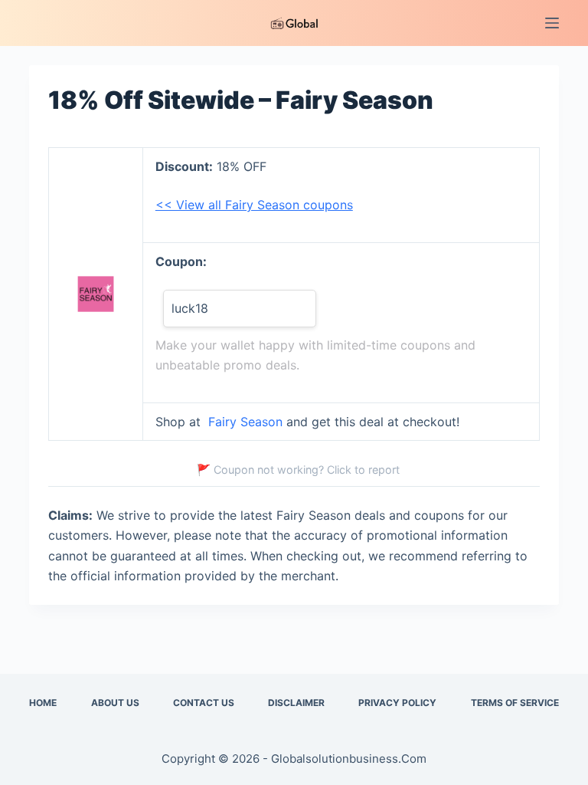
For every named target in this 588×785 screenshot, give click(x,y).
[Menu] (552, 23)
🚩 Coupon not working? (298, 469)
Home (43, 702)
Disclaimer (296, 702)
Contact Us (203, 702)
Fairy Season (245, 421)
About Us (115, 702)
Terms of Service (515, 702)
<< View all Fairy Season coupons (254, 204)
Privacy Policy (397, 702)
